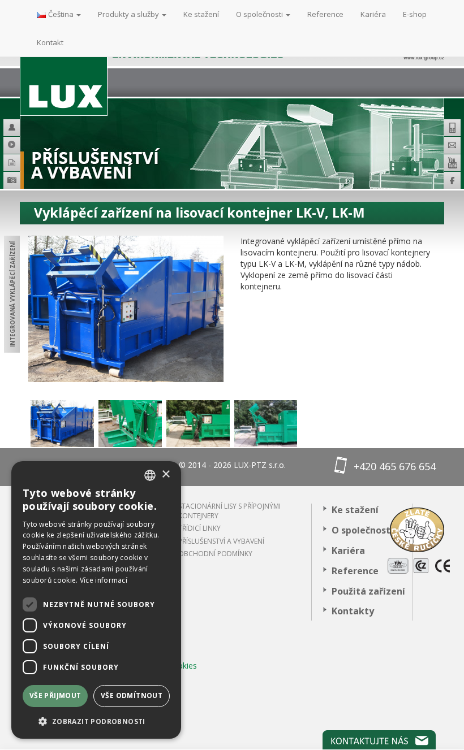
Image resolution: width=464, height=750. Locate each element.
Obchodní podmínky (215, 553)
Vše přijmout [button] (55, 695)
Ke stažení (355, 510)
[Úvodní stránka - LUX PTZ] (64, 72)
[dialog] (96, 600)
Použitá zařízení (368, 591)
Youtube (452, 162)
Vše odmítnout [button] (131, 695)
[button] (96, 720)
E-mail (452, 145)
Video (16, 145)
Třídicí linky (199, 528)
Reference (355, 571)
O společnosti (362, 530)
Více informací (103, 580)
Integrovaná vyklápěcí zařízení (12, 294)
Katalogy (16, 162)
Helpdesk (16, 127)
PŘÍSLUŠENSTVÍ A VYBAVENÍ (221, 541)
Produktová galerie (28, 182)
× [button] (165, 474)
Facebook (452, 180)
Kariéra (348, 550)
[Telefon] (452, 127)
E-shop (415, 14)
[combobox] (150, 475)
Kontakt (50, 42)
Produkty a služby (129, 14)
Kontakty (353, 611)
